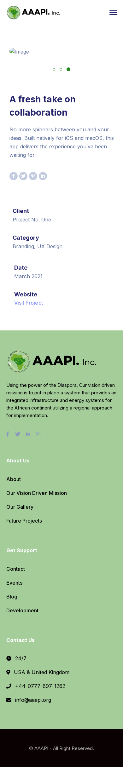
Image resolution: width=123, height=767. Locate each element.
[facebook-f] (7, 434)
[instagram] (38, 434)
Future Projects (24, 521)
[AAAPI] (34, 12)
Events (14, 583)
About (13, 479)
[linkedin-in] (28, 434)
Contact (15, 569)
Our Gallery (19, 507)
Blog (11, 596)
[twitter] (17, 434)
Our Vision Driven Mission (36, 493)
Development (22, 610)
